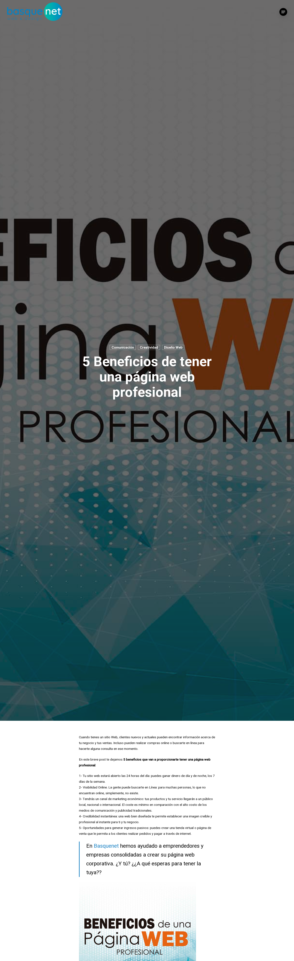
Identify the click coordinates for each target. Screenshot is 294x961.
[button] (283, 12)
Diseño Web (173, 347)
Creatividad (149, 347)
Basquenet (106, 846)
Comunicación (123, 347)
